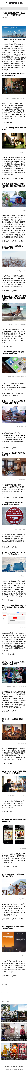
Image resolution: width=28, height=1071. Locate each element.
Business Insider (18, 57)
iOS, (11, 866)
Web (11, 122)
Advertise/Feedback (14, 1069)
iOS (11, 179)
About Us (6, 1069)
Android (15, 179)
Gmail (12, 654)
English (22, 1069)
